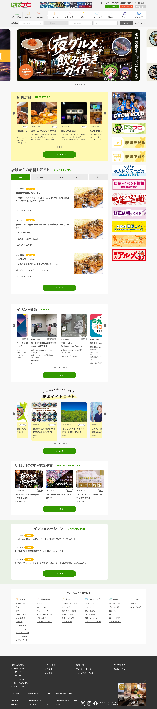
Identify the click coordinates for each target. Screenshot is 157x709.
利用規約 (14, 704)
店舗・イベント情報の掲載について (59, 693)
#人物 (79, 436)
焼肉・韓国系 (20, 618)
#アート (19, 364)
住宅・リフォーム (115, 611)
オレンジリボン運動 (21, 683)
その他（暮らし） (115, 622)
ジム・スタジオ (42, 618)
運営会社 (14, 700)
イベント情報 (50, 664)
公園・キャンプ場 (68, 618)
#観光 (20, 436)
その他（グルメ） (21, 640)
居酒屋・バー (20, 603)
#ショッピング (80, 363)
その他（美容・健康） (44, 622)
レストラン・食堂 (21, 636)
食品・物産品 (90, 611)
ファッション (89, 603)
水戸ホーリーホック (21, 672)
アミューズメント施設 (69, 603)
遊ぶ (83, 17)
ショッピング (97, 17)
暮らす (111, 17)
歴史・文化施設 (67, 614)
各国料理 (19, 622)
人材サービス (16, 693)
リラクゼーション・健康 (45, 614)
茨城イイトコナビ (20, 668)
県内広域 (38, 424)
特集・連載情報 (17, 664)
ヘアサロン (41, 603)
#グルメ (87, 363)
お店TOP (39, 17)
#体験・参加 (50, 356)
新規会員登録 (127, 6)
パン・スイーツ (21, 629)
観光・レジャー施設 (69, 611)
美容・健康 (69, 17)
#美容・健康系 (58, 356)
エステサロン (42, 607)
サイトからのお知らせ (85, 673)
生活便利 (112, 614)
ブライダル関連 (114, 607)
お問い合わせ (119, 668)
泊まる (125, 17)
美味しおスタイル (20, 686)
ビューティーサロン (44, 611)
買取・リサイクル (91, 618)
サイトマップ (60, 704)
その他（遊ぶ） (67, 622)
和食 (17, 611)
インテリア (89, 607)
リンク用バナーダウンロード (38, 704)
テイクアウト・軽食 (22, 632)
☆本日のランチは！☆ (25, 259)
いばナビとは (119, 664)
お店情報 (48, 669)
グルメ (55, 17)
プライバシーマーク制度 (107, 702)
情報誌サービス (34, 693)
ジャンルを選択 (76, 23)
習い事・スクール (115, 603)
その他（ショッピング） (93, 622)
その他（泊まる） (135, 607)
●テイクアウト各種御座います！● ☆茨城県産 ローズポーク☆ (42, 226)
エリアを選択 (25, 23)
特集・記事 (16, 17)
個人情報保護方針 (35, 700)
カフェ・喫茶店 (21, 625)
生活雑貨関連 (90, 614)
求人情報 (139, 17)
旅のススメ (18, 675)
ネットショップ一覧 (84, 669)
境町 (98, 424)
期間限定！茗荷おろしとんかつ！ (29, 193)
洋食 (17, 607)
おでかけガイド (19, 679)
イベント (28, 17)
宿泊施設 (133, 603)
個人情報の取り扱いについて (66, 700)
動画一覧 (80, 664)
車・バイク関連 (114, 618)
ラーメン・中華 (21, 614)
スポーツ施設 (67, 607)
